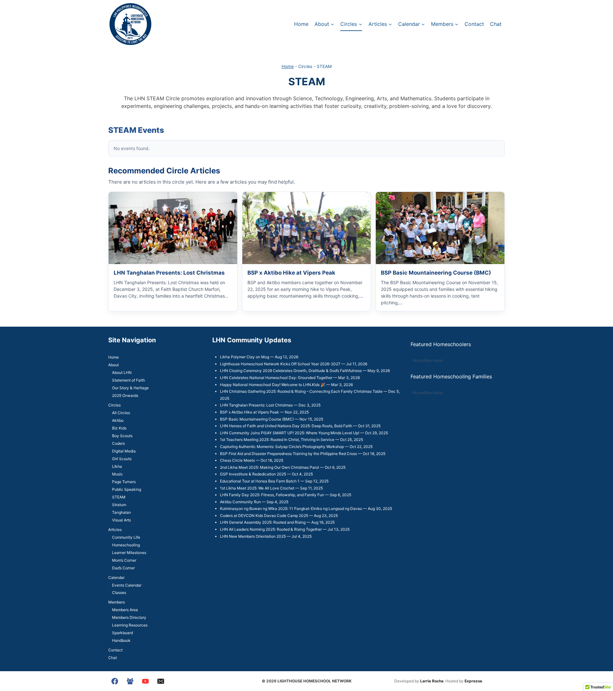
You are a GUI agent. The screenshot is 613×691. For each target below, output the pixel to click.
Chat (496, 24)
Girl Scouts (122, 458)
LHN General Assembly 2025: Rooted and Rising (263, 522)
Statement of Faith (128, 380)
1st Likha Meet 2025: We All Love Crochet (257, 488)
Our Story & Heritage (130, 387)
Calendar (116, 577)
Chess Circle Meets (237, 460)
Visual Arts (121, 520)
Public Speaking (126, 489)
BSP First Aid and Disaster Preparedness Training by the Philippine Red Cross (288, 453)
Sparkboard (122, 632)
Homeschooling (126, 545)
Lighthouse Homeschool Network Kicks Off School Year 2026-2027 (280, 363)
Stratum (119, 504)
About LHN (122, 372)
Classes (119, 592)
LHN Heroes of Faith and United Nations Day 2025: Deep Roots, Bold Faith (286, 425)
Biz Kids (119, 428)
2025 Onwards (125, 395)
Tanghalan (121, 512)
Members (116, 602)
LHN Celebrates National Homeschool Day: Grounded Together (276, 377)
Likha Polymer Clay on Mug (244, 356)
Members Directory (129, 617)
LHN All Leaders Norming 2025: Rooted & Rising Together (271, 529)
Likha (117, 466)
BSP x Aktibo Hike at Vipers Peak (249, 412)
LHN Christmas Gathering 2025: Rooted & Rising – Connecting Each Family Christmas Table (301, 391)
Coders (118, 443)
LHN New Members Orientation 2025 (253, 536)
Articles (115, 529)
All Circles (121, 412)
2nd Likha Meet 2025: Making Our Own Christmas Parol (269, 467)
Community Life (126, 537)
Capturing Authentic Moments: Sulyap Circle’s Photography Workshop (282, 446)
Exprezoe (473, 681)
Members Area (125, 609)
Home (301, 24)
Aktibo (118, 420)
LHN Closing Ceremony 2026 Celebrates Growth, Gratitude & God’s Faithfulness (291, 370)
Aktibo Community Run (240, 501)
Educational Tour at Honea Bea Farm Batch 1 (259, 481)
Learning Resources (130, 625)
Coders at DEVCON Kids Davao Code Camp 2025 (264, 515)
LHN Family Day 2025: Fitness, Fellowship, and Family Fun (272, 494)
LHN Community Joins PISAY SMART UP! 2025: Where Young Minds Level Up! (289, 432)
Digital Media (124, 451)
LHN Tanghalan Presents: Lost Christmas (256, 405)
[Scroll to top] (597, 669)
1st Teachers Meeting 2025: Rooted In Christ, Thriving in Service (277, 439)
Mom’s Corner (124, 560)
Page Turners (124, 481)
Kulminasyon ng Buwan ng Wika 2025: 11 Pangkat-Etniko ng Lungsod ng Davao (291, 508)
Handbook (121, 640)
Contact (474, 24)
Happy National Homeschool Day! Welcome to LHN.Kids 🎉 (272, 384)
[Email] (160, 681)
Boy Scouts (122, 435)
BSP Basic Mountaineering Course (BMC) (257, 419)
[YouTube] (145, 681)
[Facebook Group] (130, 681)
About (113, 364)
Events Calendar (126, 585)
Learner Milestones (129, 552)
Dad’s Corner (123, 568)
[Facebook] (115, 681)
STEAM (118, 497)
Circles (114, 405)
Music (117, 474)
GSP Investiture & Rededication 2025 (253, 474)
